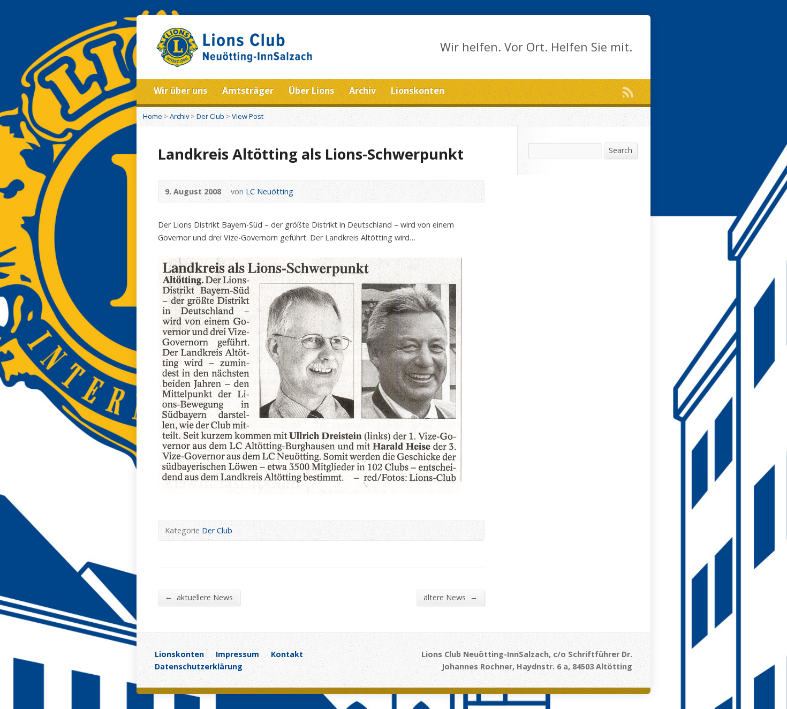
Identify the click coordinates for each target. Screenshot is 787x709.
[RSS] (628, 92)
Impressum (237, 654)
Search (620, 150)
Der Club (210, 116)
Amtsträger (248, 90)
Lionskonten (417, 90)
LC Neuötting (269, 191)
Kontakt (287, 654)
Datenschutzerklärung (199, 666)
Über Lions (311, 90)
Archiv (362, 90)
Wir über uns (180, 90)
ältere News (450, 597)
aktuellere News (199, 597)
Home (152, 116)
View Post (247, 116)
